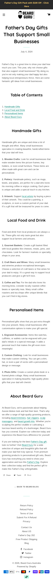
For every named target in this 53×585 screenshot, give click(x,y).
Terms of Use (26, 513)
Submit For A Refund (26, 517)
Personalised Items (14, 113)
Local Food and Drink (15, 110)
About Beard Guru (13, 117)
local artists (27, 196)
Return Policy (26, 505)
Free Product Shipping (26, 539)
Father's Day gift (39, 441)
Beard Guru (27, 445)
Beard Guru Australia (31, 563)
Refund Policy (26, 509)
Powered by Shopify (26, 566)
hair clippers (33, 418)
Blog (26, 543)
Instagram (28, 557)
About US (26, 531)
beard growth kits (26, 421)
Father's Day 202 (26, 535)
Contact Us (26, 527)
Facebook (28, 549)
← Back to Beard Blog (26, 487)
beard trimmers (18, 418)
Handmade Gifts (12, 106)
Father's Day (33, 462)
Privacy (26, 521)
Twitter (27, 553)
